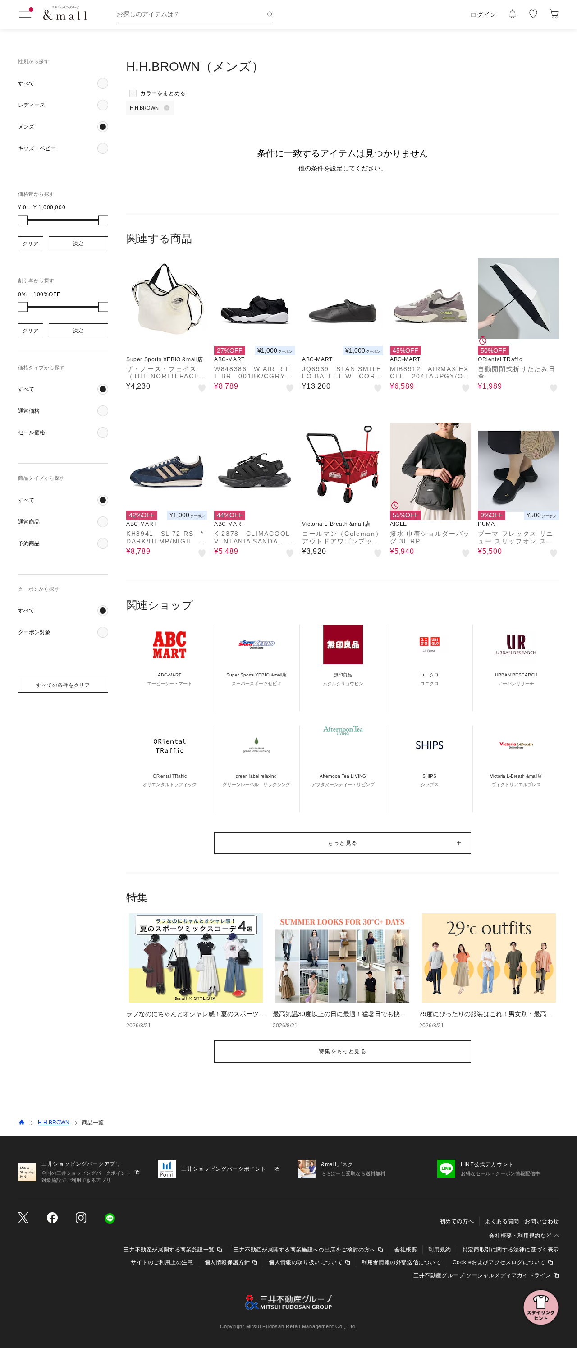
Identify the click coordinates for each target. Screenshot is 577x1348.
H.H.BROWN (53, 1122)
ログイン (483, 14)
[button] (63, 83)
